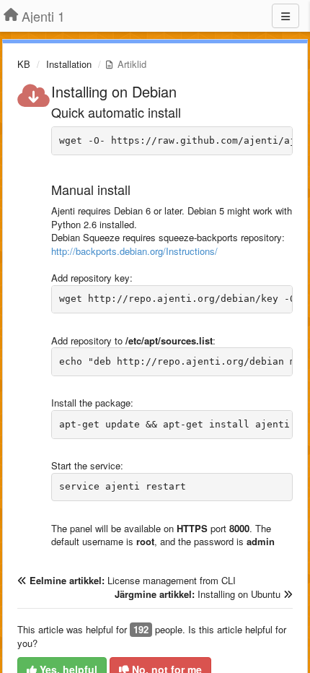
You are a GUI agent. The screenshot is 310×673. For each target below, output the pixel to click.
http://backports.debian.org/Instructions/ (134, 251)
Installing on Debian (114, 91)
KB (23, 64)
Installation (69, 64)
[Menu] (285, 16)
